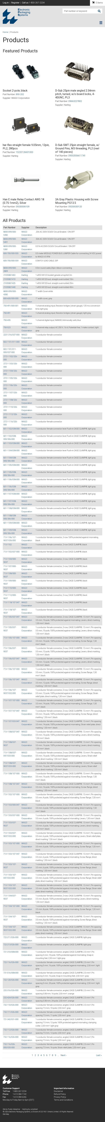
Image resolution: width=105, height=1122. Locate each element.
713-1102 (7, 544)
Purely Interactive (14, 1109)
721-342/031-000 (10, 1019)
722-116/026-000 (10, 962)
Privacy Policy (60, 1097)
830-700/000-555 (10, 253)
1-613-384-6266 (19, 1097)
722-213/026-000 (10, 944)
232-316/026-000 (10, 990)
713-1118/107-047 (11, 602)
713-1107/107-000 (11, 700)
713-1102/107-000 (11, 794)
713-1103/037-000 (11, 815)
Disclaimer (58, 1091)
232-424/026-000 (10, 998)
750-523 (7, 327)
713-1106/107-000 (11, 669)
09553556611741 (77, 155)
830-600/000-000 (10, 298)
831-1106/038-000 (11, 479)
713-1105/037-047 (11, 617)
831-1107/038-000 (11, 494)
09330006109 (22, 206)
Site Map (6, 1114)
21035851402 (9, 275)
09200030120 (75, 206)
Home (5, 32)
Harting (24, 275)
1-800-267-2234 (37, 2)
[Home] (16, 16)
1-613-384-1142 (19, 1094)
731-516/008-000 (10, 973)
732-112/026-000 (10, 1030)
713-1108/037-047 (11, 732)
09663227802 (75, 101)
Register (15, 2)
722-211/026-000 (10, 937)
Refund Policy (60, 1094)
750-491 (7, 313)
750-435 (7, 320)
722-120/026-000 (10, 980)
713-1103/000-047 (11, 805)
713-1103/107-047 (11, 854)
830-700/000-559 (10, 261)
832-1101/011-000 (11, 342)
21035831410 (9, 279)
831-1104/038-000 (11, 450)
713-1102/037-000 (11, 552)
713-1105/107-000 (11, 638)
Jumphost (34, 1109)
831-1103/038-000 (11, 443)
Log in (6, 2)
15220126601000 (24, 152)
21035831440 (9, 287)
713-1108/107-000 (11, 773)
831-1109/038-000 (11, 523)
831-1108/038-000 (11, 508)
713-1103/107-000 (11, 843)
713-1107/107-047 (11, 711)
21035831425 (9, 283)
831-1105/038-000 (11, 465)
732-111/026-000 (10, 1012)
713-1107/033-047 (11, 721)
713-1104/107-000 (11, 906)
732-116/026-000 (10, 1037)
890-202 (20, 94)
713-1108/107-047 (11, 784)
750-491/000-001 (10, 306)
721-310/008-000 (10, 952)
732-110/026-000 (10, 1005)
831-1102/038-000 (11, 429)
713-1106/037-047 (11, 659)
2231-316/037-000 (11, 335)
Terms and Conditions (63, 1100)
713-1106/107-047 (11, 679)
